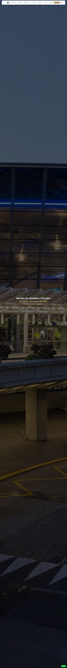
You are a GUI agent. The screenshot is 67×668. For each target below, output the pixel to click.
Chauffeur (20, 2)
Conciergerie (26, 2)
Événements (40, 2)
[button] (63, 666)
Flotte (46, 2)
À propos (50, 2)
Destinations (33, 2)
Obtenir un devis (57, 2)
